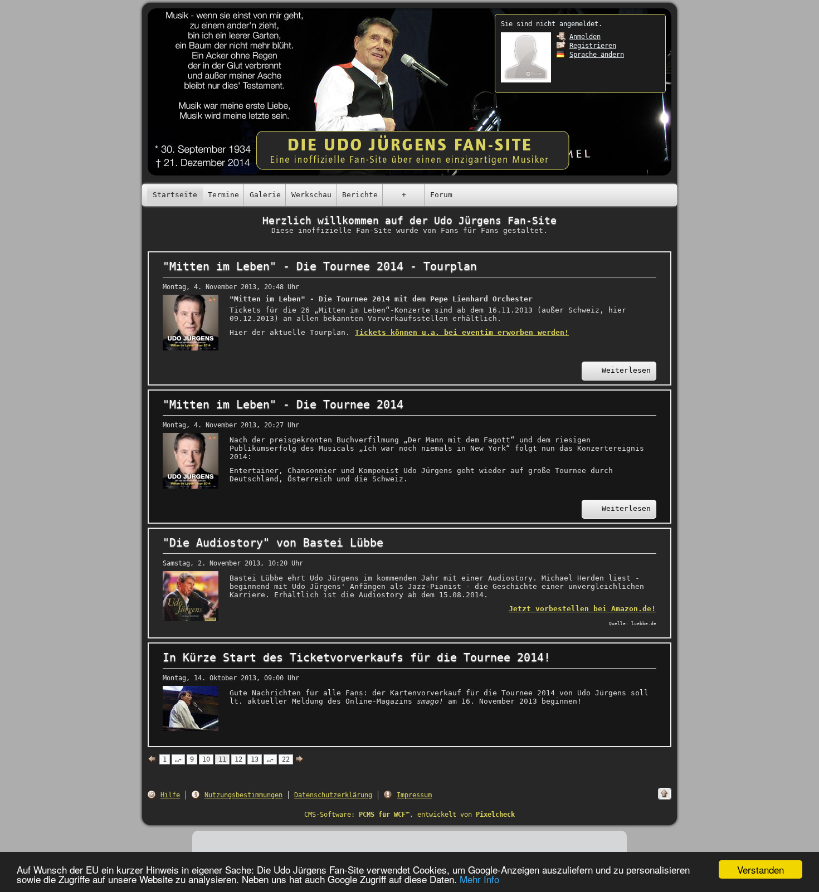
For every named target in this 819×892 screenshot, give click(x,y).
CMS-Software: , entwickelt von (409, 814)
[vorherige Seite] (152, 759)
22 (286, 759)
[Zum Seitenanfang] (665, 793)
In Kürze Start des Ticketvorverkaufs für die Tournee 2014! (356, 657)
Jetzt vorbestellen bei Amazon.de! (582, 609)
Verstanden (760, 869)
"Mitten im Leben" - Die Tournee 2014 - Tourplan (320, 266)
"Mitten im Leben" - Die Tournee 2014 (283, 404)
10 (206, 759)
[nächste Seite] (299, 759)
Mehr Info (479, 879)
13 (255, 759)
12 (238, 759)
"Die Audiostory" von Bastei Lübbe (273, 543)
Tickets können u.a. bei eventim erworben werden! (462, 332)
